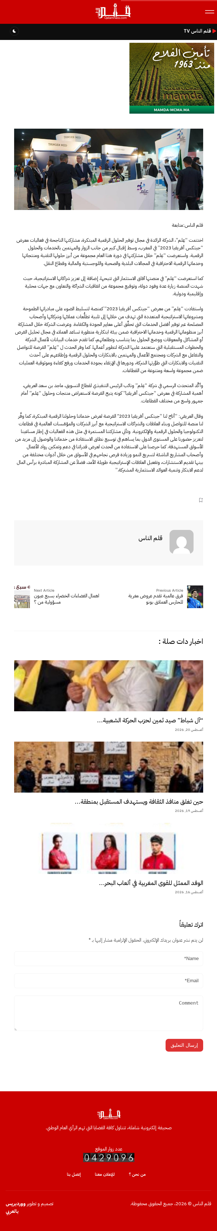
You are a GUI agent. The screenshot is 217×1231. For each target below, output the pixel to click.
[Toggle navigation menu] (209, 11)
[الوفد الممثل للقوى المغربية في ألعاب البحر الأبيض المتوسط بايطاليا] (108, 848)
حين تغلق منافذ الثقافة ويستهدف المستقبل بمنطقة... (139, 801)
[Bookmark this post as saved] (200, 500)
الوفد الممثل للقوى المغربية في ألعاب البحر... (151, 883)
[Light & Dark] (14, 31)
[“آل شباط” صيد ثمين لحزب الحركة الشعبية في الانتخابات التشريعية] (108, 685)
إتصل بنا (74, 1174)
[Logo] (113, 19)
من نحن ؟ (137, 1174)
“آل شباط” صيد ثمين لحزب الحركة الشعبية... (150, 720)
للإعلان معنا (105, 1174)
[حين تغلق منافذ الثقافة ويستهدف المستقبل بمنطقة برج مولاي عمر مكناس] (108, 767)
